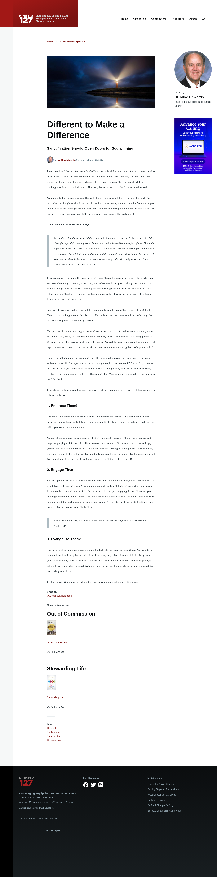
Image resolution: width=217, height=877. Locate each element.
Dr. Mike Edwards (66, 160)
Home (50, 41)
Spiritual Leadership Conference (164, 810)
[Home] (48, 781)
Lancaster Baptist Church (160, 784)
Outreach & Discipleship (72, 41)
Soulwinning (53, 732)
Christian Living (55, 740)
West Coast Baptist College (161, 794)
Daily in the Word (156, 800)
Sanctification (54, 736)
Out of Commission (57, 642)
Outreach (52, 728)
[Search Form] (203, 19)
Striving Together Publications (163, 789)
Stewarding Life (55, 697)
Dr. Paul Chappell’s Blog (160, 805)
